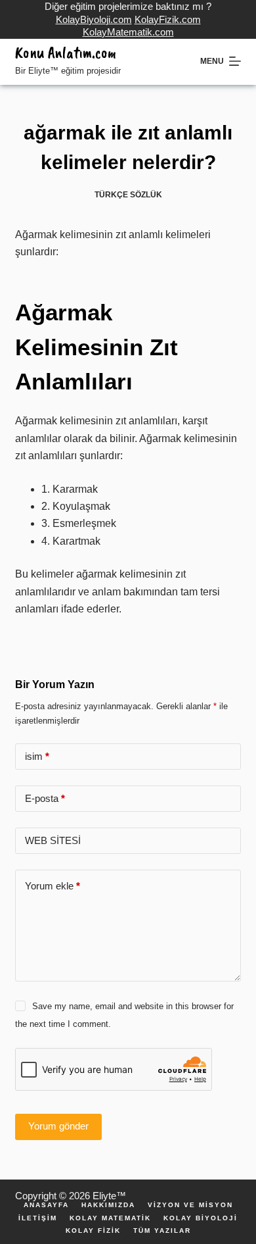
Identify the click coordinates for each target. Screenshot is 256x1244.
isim (37, 756)
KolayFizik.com (168, 19)
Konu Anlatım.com (65, 52)
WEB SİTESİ (53, 840)
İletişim (37, 1218)
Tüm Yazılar (162, 1231)
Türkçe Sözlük (128, 194)
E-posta (45, 798)
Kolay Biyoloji (200, 1218)
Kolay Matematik (110, 1218)
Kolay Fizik (93, 1231)
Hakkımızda (108, 1205)
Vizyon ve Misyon (190, 1205)
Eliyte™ (109, 1195)
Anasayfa (46, 1205)
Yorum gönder (58, 1126)
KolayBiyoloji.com (94, 19)
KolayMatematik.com (128, 31)
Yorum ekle (52, 885)
